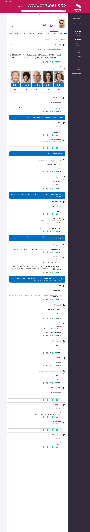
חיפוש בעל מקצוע (77, 18)
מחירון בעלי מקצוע (77, 27)
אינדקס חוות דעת (77, 23)
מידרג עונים (78, 67)
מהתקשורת (78, 43)
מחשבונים (79, 64)
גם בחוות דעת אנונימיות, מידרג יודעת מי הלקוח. (51, 153)
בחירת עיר (60, 69)
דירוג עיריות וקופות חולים (75, 75)
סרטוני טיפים (78, 69)
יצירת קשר (78, 47)
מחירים (79, 62)
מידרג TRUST (77, 50)
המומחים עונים (78, 65)
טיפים (79, 58)
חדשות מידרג (78, 45)
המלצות (79, 60)
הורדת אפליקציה (77, 20)
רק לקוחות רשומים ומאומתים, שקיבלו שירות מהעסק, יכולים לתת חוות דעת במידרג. (43, 117)
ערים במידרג (78, 21)
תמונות (79, 25)
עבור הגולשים (78, 33)
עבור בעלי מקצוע (77, 35)
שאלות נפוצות (78, 48)
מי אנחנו (79, 41)
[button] (8, 82)
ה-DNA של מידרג (77, 52)
